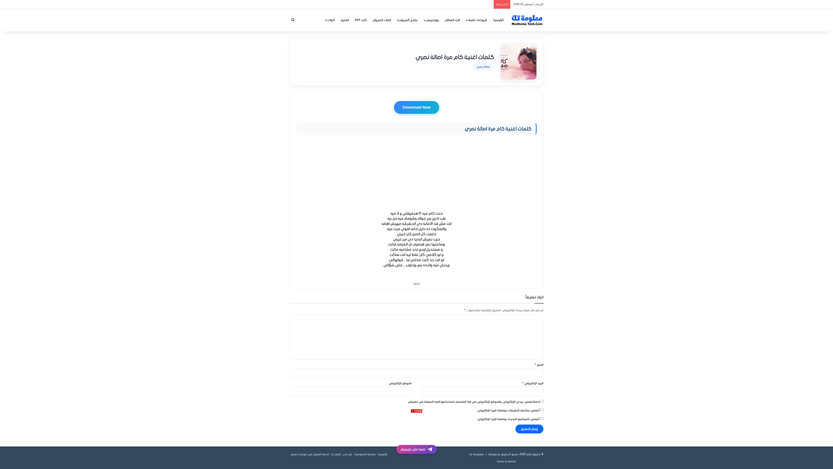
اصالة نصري (483, 66)
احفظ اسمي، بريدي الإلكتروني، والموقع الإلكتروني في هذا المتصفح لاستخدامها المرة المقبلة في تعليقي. (473, 401)
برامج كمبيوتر (408, 20)
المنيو (345, 20)
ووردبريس (432, 20)
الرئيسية (498, 20)
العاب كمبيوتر (382, 20)
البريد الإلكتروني (532, 383)
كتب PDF (361, 20)
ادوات (331, 20)
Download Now (417, 107)
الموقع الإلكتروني (400, 383)
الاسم (539, 364)
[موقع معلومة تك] (527, 20)
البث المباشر (452, 20)
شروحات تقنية (477, 20)
